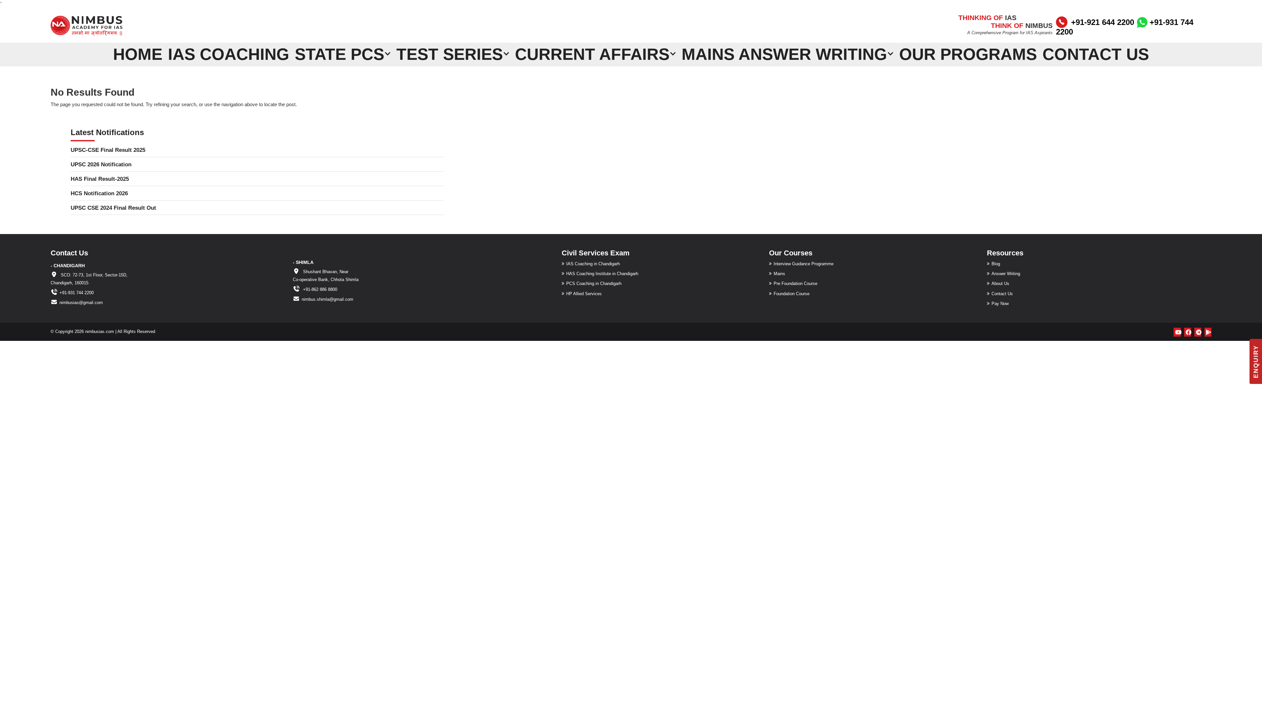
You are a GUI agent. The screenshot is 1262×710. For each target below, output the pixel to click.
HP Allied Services (584, 293)
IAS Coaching (228, 54)
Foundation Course (791, 293)
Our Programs (968, 54)
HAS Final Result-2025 (100, 179)
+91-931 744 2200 (76, 292)
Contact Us (1095, 54)
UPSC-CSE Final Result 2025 (108, 150)
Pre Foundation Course (795, 283)
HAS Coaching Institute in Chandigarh (602, 273)
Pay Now (1000, 303)
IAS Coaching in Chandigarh (593, 263)
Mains (779, 273)
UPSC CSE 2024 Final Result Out (113, 208)
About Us (1000, 283)
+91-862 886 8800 (319, 289)
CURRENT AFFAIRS (592, 54)
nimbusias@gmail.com (81, 302)
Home (137, 54)
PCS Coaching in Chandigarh (593, 283)
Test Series (449, 54)
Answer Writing (1006, 273)
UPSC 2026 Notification (101, 164)
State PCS (339, 54)
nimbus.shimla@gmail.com (327, 299)
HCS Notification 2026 (99, 193)
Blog (996, 263)
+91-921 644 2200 (1102, 22)
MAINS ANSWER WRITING (784, 54)
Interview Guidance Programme (803, 263)
